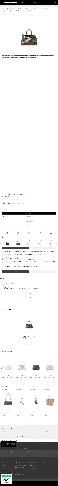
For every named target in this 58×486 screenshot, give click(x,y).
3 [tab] (28, 52)
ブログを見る (29, 225)
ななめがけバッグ (45, 431)
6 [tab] (33, 52)
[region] (29, 323)
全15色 (50, 410)
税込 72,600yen (25, 337)
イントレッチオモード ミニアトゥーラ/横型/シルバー (25, 377)
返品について (4, 465)
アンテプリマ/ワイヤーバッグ (11, 8)
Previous (2, 34)
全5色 (29, 334)
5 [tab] (31, 52)
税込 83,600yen (4, 414)
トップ (4, 8)
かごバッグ (11, 12)
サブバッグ (3, 436)
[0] (55, 2)
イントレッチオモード (26, 8)
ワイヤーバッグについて (32, 465)
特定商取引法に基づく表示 (52, 479)
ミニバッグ (30, 434)
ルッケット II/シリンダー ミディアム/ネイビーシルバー (11, 412)
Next (56, 34)
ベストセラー (30, 436)
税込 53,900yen (46, 414)
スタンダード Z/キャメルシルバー (50, 412)
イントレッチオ (19, 8)
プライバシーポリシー (43, 479)
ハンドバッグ (12, 10)
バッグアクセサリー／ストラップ (20, 436)
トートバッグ (17, 431)
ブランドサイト (31, 462)
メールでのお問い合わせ (19, 462)
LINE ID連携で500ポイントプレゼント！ (29, 5)
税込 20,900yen (18, 414)
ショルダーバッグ (31, 431)
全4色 (8, 410)
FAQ (2, 468)
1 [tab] (24, 52)
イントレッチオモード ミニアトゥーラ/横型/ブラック (32, 336)
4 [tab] (29, 52)
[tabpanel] (29, 33)
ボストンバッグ (17, 434)
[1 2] (4, 209)
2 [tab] (26, 52)
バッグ (7, 10)
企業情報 (44, 462)
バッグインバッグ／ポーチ (46, 434)
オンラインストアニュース (33, 468)
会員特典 (3, 462)
